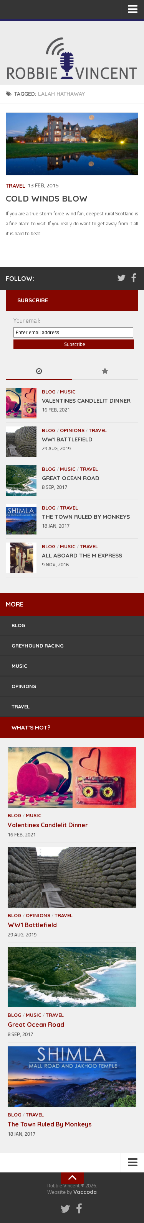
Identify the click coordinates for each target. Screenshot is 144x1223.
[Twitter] (121, 278)
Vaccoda (85, 1192)
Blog (49, 392)
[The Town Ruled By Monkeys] (21, 519)
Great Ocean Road (70, 478)
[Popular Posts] (105, 372)
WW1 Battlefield (67, 439)
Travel (15, 185)
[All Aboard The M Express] (21, 558)
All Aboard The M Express (82, 555)
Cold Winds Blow (47, 198)
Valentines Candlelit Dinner (86, 400)
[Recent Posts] (39, 372)
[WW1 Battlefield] (21, 441)
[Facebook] (133, 278)
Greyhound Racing (38, 646)
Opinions (72, 430)
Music (68, 392)
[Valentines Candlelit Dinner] (21, 403)
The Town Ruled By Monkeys (86, 516)
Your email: (26, 320)
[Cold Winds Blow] (72, 144)
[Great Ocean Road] (21, 480)
